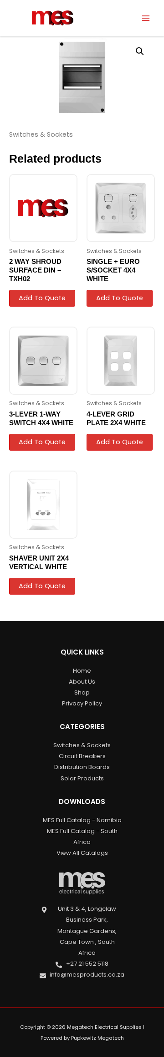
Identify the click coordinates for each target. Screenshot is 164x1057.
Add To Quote (42, 298)
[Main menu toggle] (146, 18)
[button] (140, 51)
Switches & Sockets (41, 134)
